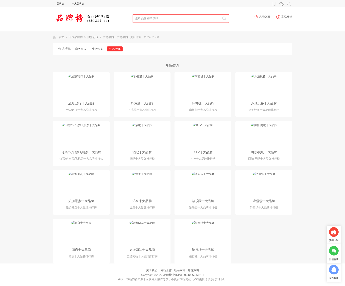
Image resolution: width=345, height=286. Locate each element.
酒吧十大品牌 (142, 152)
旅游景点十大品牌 (81, 201)
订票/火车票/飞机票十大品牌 (81, 152)
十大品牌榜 (78, 3)
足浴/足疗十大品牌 (81, 103)
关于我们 (151, 270)
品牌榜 (60, 3)
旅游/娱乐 (109, 37)
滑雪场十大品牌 (264, 201)
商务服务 (80, 48)
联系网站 (179, 270)
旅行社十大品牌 (203, 250)
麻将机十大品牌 (203, 103)
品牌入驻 (264, 16)
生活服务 (97, 48)
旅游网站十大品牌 (142, 250)
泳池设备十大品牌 (264, 103)
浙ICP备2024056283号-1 (188, 274)
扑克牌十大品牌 (142, 103)
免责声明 (193, 270)
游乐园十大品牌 (203, 201)
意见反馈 (286, 16)
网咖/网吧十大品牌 (264, 152)
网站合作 (166, 270)
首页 (61, 37)
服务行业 (92, 37)
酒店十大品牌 (81, 250)
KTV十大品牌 (203, 152)
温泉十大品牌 (142, 201)
